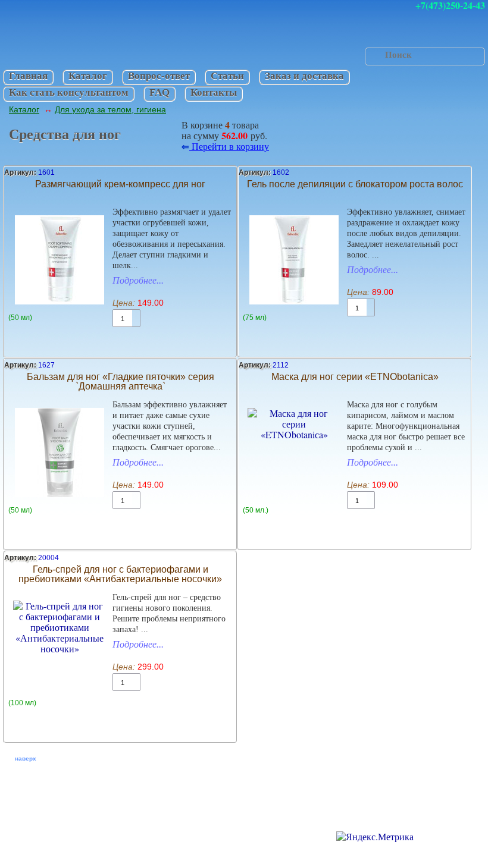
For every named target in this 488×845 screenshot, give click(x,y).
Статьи (227, 75)
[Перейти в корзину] (152, 134)
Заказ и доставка (304, 75)
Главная (28, 75)
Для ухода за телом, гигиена (110, 109)
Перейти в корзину (229, 146)
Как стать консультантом (69, 92)
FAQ (159, 92)
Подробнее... (138, 280)
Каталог (87, 75)
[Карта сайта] (143, 834)
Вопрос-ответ (159, 75)
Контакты (213, 92)
